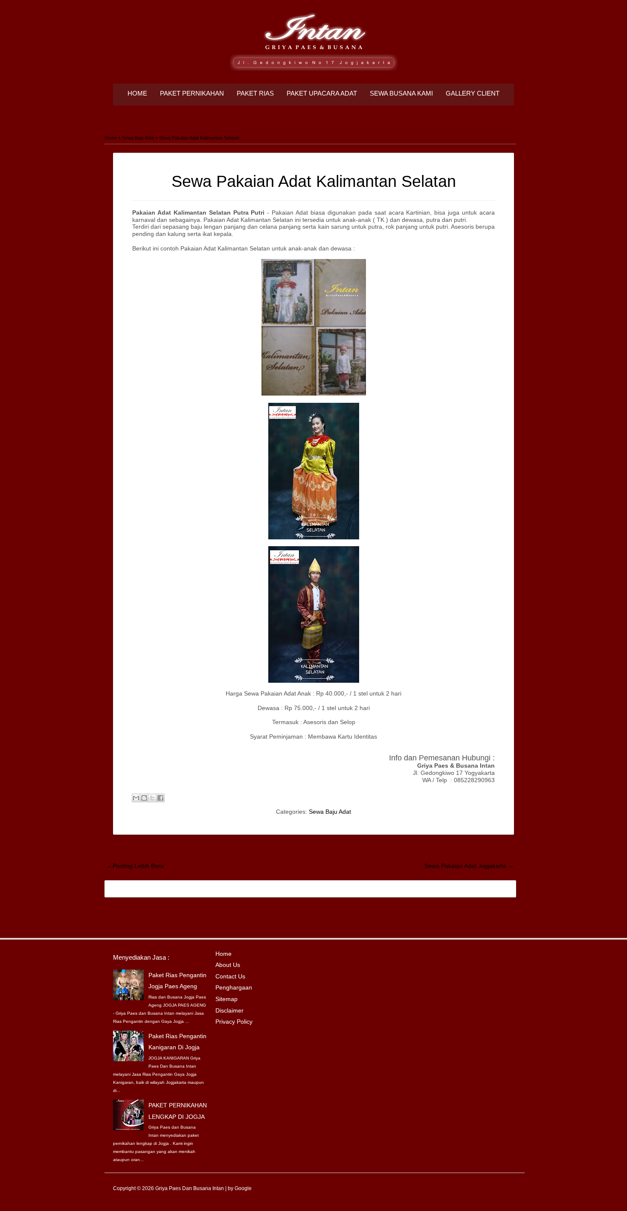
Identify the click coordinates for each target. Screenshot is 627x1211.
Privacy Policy (234, 1021)
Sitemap (226, 999)
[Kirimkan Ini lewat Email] (136, 798)
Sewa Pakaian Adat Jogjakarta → (469, 865)
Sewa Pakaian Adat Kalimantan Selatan (313, 181)
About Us (227, 964)
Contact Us (230, 976)
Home (137, 93)
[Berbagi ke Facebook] (160, 798)
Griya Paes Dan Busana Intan (189, 1188)
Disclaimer (229, 1010)
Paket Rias (255, 93)
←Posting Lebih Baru (135, 865)
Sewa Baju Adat (330, 811)
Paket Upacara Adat (322, 93)
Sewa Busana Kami (401, 93)
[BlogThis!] (144, 798)
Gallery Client (472, 93)
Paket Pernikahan (192, 93)
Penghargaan (233, 987)
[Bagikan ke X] (152, 798)
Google (243, 1188)
